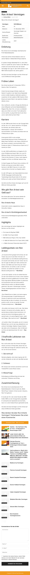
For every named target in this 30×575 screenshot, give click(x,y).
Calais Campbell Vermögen (18, 492)
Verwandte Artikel (10, 422)
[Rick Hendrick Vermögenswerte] (5, 515)
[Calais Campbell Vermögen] (5, 493)
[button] (2, 6)
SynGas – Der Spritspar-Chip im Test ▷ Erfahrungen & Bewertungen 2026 (18, 428)
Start (3, 9)
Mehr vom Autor (20, 422)
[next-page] (5, 521)
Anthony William (7, 17)
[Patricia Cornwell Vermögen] (5, 472)
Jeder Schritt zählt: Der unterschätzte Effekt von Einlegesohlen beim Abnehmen (19, 435)
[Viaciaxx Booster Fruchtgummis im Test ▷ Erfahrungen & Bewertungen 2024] (5, 443)
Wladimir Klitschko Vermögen (18, 499)
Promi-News (7, 9)
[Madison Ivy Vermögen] (5, 464)
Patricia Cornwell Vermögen (18, 470)
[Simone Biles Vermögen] (5, 508)
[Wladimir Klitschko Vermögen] (5, 501)
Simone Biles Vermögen (17, 506)
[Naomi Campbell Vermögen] (5, 479)
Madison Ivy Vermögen (16, 463)
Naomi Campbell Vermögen (18, 477)
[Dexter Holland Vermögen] (5, 486)
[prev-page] (2, 521)
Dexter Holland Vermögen (17, 484)
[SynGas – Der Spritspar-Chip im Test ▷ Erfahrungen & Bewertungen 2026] (5, 428)
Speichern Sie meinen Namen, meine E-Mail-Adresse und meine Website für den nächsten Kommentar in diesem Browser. (13, 557)
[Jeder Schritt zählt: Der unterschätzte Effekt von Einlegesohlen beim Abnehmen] (5, 436)
